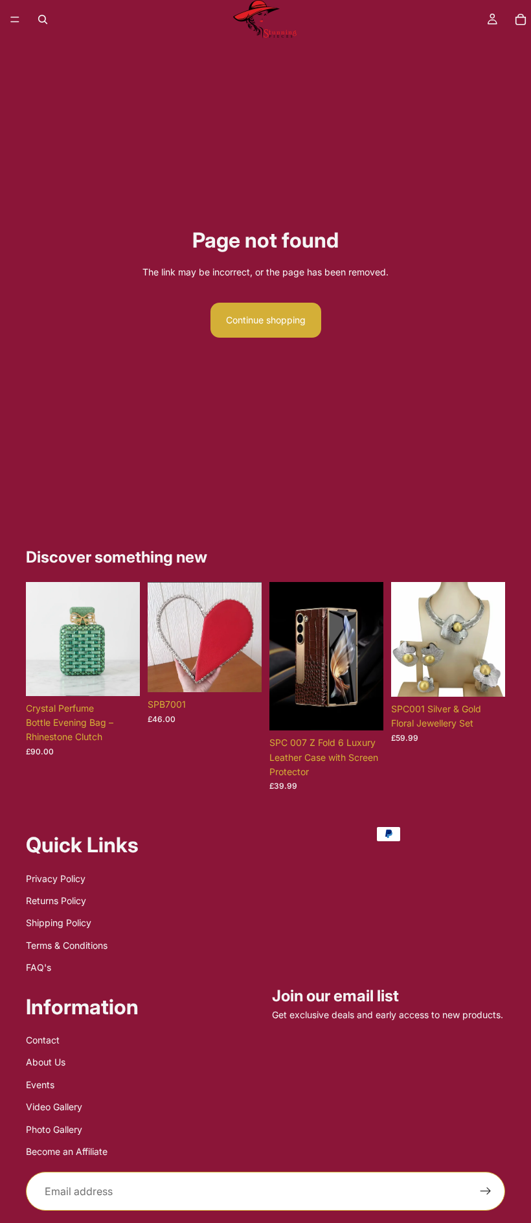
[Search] (42, 19)
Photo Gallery (54, 1129)
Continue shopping (266, 319)
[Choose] (119, 676)
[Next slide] (125, 639)
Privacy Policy (55, 878)
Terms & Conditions (66, 945)
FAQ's (38, 967)
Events (40, 1084)
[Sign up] (485, 1192)
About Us (45, 1062)
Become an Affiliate (66, 1151)
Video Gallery (54, 1107)
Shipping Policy (58, 923)
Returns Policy (56, 900)
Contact (43, 1039)
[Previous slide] (40, 639)
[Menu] (15, 19)
